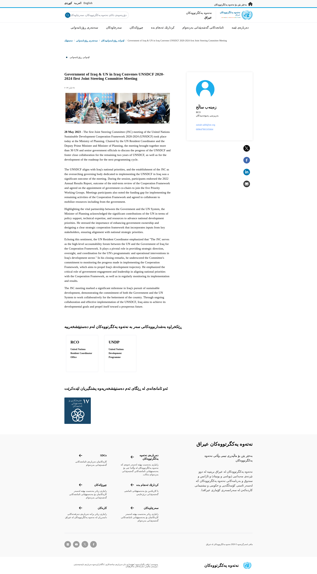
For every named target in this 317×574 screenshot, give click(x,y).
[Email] (246, 184)
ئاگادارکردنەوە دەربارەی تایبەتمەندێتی (89, 564)
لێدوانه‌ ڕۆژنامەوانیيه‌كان (112, 40)
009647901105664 (204, 129)
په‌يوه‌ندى (154, 564)
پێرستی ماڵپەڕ (151, 566)
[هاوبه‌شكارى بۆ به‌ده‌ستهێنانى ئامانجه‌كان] (78, 410)
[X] (246, 148)
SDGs (103, 455)
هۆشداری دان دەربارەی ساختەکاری (119, 564)
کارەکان (102, 508)
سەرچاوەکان (151, 508)
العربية (78, 3)
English (88, 3)
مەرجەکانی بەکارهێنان (135, 566)
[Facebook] (246, 160)
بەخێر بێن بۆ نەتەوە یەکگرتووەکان (230, 4)
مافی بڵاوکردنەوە (142, 564)
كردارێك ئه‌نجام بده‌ (147, 484)
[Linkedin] (246, 172)
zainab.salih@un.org (205, 125)
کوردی (68, 3)
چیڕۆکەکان (100, 484)
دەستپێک (68, 40)
